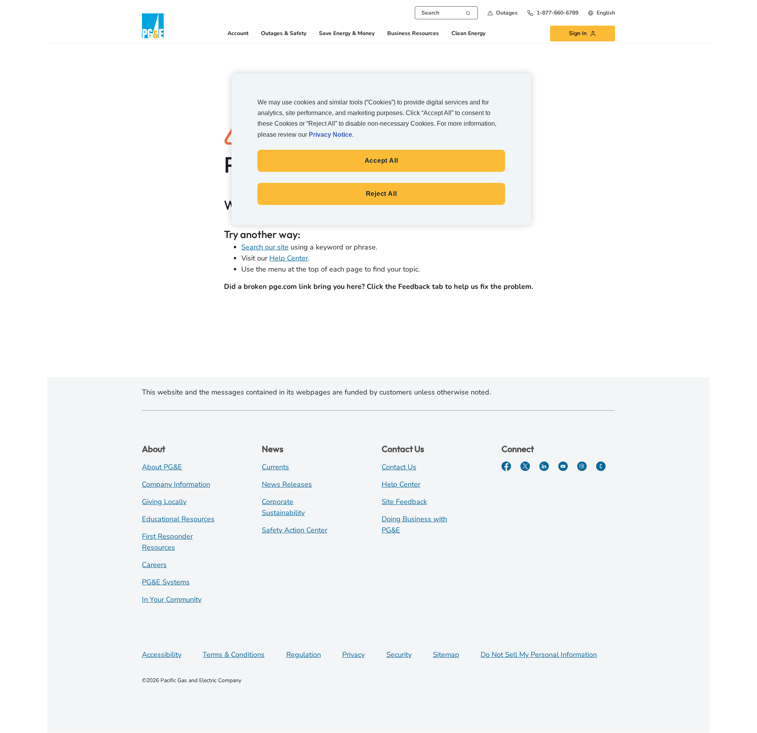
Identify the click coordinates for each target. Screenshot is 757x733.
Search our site (265, 247)
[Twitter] (525, 466)
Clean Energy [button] (468, 33)
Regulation (303, 654)
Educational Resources (178, 519)
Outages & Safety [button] (283, 33)
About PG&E (162, 467)
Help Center (288, 258)
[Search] (468, 12)
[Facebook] (506, 466)
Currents (275, 467)
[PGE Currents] (600, 466)
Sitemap (446, 654)
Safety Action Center (294, 530)
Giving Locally (164, 501)
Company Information (176, 484)
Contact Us (399, 467)
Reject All (381, 193)
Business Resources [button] (413, 33)
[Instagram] (581, 466)
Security (399, 654)
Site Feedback (404, 501)
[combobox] (446, 12)
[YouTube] (563, 466)
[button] (502, 13)
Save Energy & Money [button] (347, 33)
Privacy (353, 654)
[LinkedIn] (544, 466)
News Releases (287, 484)
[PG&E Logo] (154, 25)
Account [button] (237, 33)
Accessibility (161, 654)
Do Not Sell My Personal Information (539, 654)
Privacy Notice (330, 134)
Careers (154, 564)
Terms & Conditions (234, 654)
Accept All (381, 160)
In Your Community (171, 599)
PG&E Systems (166, 582)
